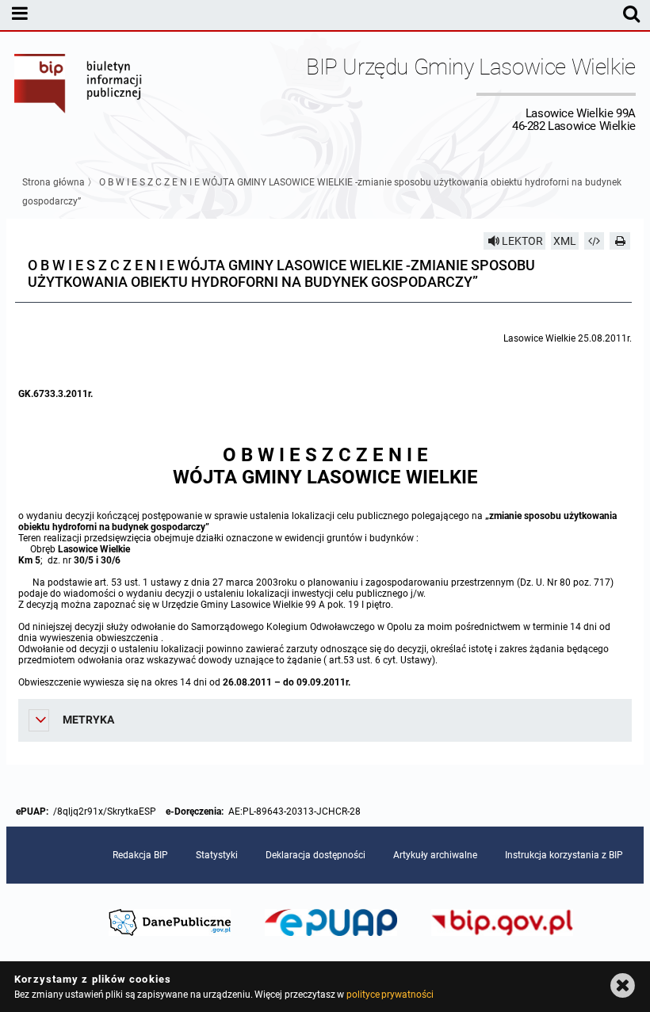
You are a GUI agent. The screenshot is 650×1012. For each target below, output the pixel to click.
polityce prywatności (390, 994)
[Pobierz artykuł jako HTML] (594, 241)
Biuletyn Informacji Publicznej (78, 93)
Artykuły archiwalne (435, 855)
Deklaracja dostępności (315, 855)
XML (564, 241)
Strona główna (53, 182)
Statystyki (217, 855)
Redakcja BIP (140, 855)
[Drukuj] (620, 241)
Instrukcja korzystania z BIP (564, 855)
